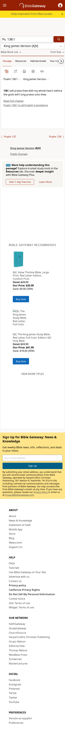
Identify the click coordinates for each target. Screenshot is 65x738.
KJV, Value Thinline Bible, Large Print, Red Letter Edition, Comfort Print (31, 276)
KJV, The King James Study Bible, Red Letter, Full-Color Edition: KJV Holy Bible (32, 338)
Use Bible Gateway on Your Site (27, 572)
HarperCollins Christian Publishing (29, 637)
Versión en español (20, 718)
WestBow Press (18, 655)
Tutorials (14, 568)
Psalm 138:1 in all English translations (25, 105)
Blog (11, 538)
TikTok (13, 693)
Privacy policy (17, 585)
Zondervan (15, 659)
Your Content (57, 60)
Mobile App (15, 529)
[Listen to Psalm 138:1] (41, 71)
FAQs (12, 563)
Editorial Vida (17, 646)
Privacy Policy (41, 492)
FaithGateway (17, 624)
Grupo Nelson (17, 641)
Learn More (45, 181)
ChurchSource (17, 632)
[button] (60, 5)
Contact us (15, 581)
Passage (7, 60)
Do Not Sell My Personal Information (32, 594)
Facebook (14, 680)
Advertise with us (19, 576)
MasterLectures (18, 663)
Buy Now (21, 299)
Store (12, 533)
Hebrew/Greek (38, 60)
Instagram (15, 684)
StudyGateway (17, 628)
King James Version (22, 148)
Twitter (13, 697)
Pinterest (14, 688)
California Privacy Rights (24, 590)
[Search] (58, 39)
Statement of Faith (20, 525)
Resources (20, 60)
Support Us (15, 547)
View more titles (32, 374)
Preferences (16, 723)
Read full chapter (13, 101)
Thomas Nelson (18, 650)
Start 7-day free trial (20, 181)
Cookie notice (17, 598)
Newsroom (15, 542)
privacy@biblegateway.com (19, 494)
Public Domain (19, 154)
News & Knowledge (20, 520)
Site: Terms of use (19, 603)
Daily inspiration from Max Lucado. (32, 14)
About (12, 516)
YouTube (14, 702)
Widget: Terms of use (21, 607)
